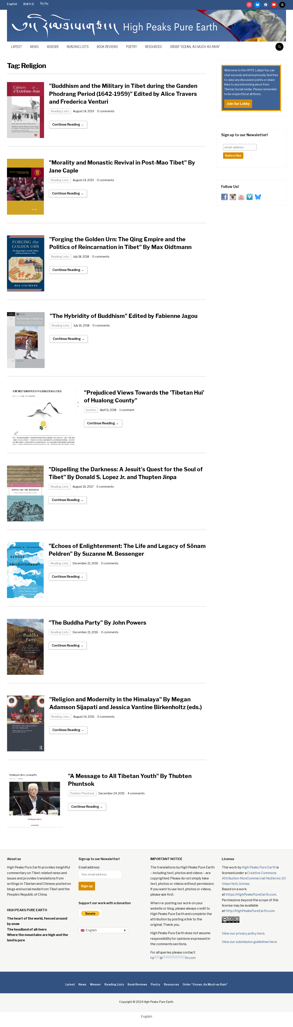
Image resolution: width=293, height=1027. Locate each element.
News (34, 47)
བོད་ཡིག (44, 4)
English (12, 4)
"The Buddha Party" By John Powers (97, 622)
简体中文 (28, 4)
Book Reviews (107, 47)
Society (91, 410)
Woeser (53, 47)
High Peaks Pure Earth (259, 867)
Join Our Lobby (238, 104)
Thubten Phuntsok (82, 793)
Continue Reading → (68, 124)
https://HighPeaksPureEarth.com (251, 894)
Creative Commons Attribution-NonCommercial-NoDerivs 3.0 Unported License (254, 878)
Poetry (131, 47)
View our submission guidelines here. (249, 942)
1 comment (126, 410)
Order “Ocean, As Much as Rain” (195, 47)
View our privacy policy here (243, 933)
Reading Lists (78, 47)
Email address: (89, 867)
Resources (153, 47)
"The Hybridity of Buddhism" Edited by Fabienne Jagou (124, 316)
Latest (16, 47)
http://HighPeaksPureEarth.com (250, 911)
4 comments (136, 793)
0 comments (105, 111)
